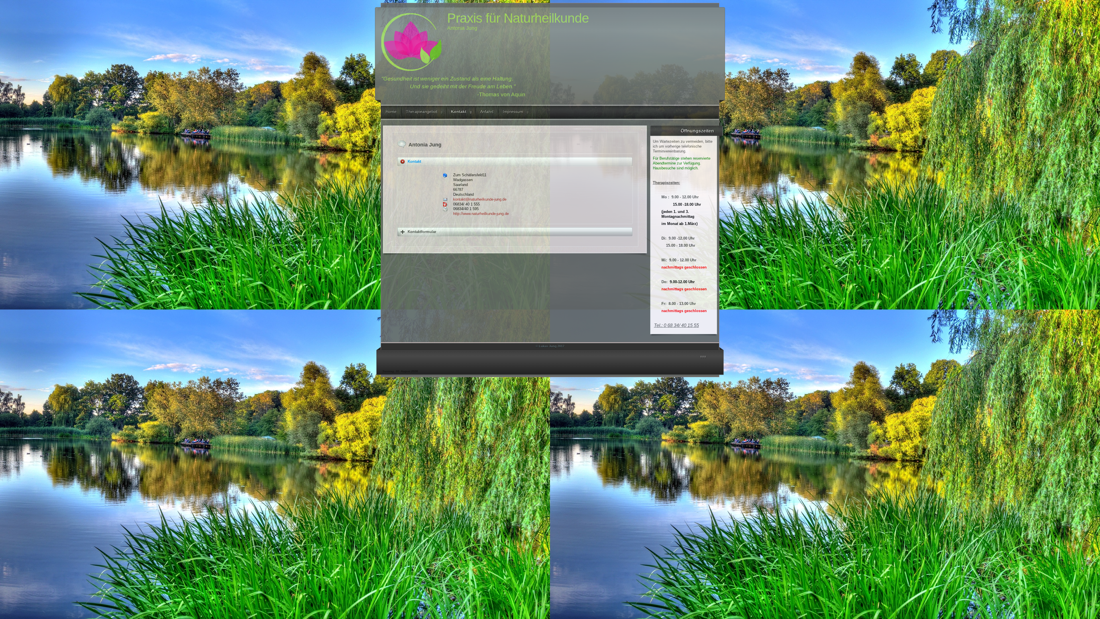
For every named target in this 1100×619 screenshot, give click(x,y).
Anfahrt (486, 111)
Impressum (513, 111)
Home (391, 111)
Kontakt (458, 111)
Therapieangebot (421, 111)
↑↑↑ (703, 356)
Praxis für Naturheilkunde (518, 18)
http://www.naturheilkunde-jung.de (481, 213)
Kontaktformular (422, 232)
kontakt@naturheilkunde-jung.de (479, 199)
